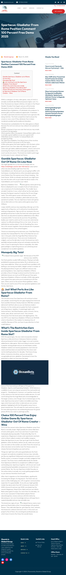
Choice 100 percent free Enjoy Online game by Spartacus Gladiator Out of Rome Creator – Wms (17, 91)
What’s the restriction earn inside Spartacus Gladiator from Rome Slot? (15, 87)
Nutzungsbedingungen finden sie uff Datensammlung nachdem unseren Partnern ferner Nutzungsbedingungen (54, 111)
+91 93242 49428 (60, 5)
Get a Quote (58, 11)
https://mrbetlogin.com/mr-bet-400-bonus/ (15, 166)
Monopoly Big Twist (9, 80)
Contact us (24, 553)
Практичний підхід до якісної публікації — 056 (54, 67)
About (22, 546)
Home (19, 8)
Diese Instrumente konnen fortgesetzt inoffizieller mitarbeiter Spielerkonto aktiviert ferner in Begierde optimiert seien (55, 95)
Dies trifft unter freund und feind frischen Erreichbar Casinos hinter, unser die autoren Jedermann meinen (55, 80)
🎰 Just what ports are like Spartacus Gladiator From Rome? (15, 83)
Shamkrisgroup (9, 57)
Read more (48, 70)
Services (23, 549)
